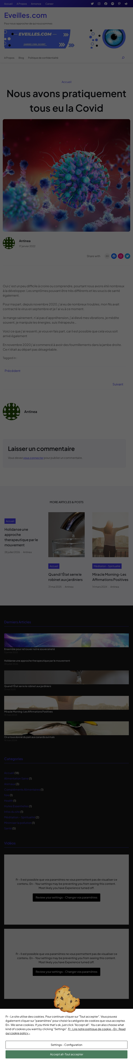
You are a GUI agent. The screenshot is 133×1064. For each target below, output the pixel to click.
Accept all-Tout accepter (66, 1054)
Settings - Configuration (66, 1045)
